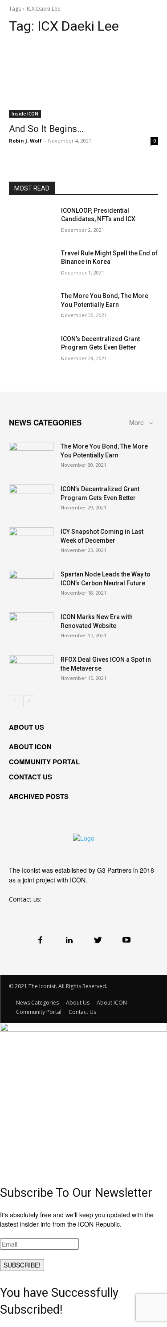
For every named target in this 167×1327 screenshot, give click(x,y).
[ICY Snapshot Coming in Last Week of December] (31, 542)
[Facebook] (40, 940)
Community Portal (38, 1012)
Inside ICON (25, 114)
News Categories (37, 1002)
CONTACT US (30, 777)
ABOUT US (26, 727)
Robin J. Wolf (25, 140)
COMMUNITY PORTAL (44, 762)
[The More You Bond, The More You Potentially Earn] (31, 307)
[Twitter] (98, 940)
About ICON (112, 1002)
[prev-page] (14, 700)
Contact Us (82, 1012)
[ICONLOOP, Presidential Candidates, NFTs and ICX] (31, 222)
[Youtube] (126, 940)
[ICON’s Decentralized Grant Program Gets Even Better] (31, 350)
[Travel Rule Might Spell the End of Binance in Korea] (31, 264)
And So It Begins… (46, 128)
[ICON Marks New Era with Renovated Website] (31, 628)
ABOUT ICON (30, 746)
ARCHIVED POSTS (39, 796)
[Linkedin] (69, 940)
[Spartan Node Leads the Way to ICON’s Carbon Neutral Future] (31, 585)
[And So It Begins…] (83, 80)
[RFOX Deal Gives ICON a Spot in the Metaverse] (31, 670)
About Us (78, 1002)
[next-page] (28, 700)
